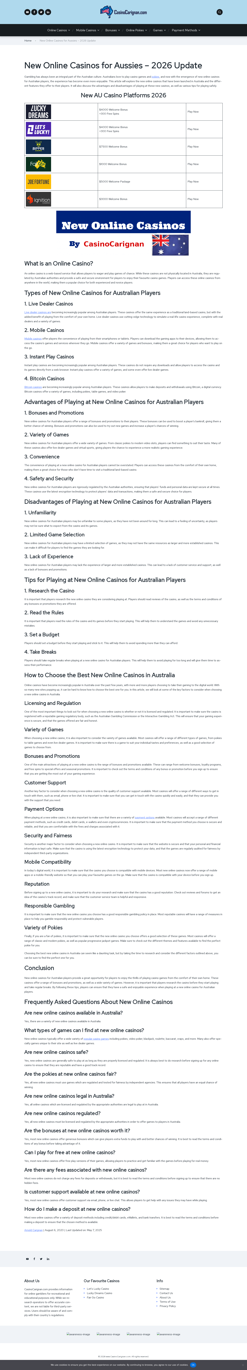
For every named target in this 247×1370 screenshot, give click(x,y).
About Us (165, 1297)
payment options (145, 817)
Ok (193, 1364)
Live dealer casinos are (37, 312)
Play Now (193, 111)
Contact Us (166, 1293)
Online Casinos (57, 30)
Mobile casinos (33, 338)
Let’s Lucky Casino (98, 1289)
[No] (242, 1365)
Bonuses (111, 30)
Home (28, 40)
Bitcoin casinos (33, 387)
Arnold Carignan (33, 1230)
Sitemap (164, 1289)
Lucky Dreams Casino (99, 1293)
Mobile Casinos (86, 30)
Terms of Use (168, 1301)
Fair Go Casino (95, 1297)
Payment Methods (184, 30)
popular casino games (96, 1039)
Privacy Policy (168, 1306)
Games (158, 30)
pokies (155, 76)
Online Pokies (135, 30)
